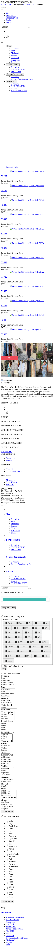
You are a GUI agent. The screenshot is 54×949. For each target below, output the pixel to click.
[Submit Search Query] (30, 588)
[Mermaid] (7, 784)
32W (34, 651)
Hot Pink (12, 861)
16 (9, 632)
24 (9, 637)
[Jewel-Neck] (7, 775)
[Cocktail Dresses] (11, 685)
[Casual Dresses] (11, 682)
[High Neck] (7, 773)
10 (26, 628)
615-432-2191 (29, 4)
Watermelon (13, 866)
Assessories (10, 922)
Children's (10, 936)
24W (34, 646)
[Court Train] (6, 764)
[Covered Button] (7, 712)
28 (29, 637)
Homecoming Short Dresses (17, 938)
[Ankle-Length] (6, 757)
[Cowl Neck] (7, 768)
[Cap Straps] (7, 802)
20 (29, 632)
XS (9, 656)
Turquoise (13, 836)
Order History (11, 482)
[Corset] (9, 707)
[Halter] (7, 771)
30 (38, 637)
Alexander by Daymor (15, 917)
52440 (4, 262)
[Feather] (5, 750)
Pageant (9, 942)
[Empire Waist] (7, 782)
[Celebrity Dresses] (9, 703)
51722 (4, 276)
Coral (11, 877)
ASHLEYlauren (12, 920)
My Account (11, 15)
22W (22, 646)
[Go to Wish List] (5, 7)
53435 (4, 320)
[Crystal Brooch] (6, 741)
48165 (4, 190)
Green (11, 828)
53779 (4, 305)
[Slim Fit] (7, 786)
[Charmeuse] (5, 746)
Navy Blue (13, 846)
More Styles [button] (6, 912)
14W (20, 642)
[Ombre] (4, 730)
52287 (4, 176)
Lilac (11, 851)
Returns (9, 460)
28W (10, 651)
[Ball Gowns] (8, 689)
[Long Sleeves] (8, 795)
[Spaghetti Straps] (7, 807)
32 (9, 642)
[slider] (48, 599)
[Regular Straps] (7, 804)
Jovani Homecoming (14, 929)
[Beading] (6, 737)
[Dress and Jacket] (8, 694)
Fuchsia (12, 864)
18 (19, 632)
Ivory (11, 879)
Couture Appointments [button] (16, 557)
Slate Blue (13, 841)
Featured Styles (12, 167)
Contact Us (10, 458)
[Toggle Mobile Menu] (2, 505)
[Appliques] (6, 735)
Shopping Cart (12, 18)
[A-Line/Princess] (7, 780)
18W (44, 642)
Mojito (11, 823)
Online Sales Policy (14, 471)
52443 (4, 219)
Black (11, 889)
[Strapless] (7, 809)
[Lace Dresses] (8, 696)
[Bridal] (11, 678)
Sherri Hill (10, 931)
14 (46, 628)
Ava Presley (11, 924)
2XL (10, 660)
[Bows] (6, 739)
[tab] (29, 514)
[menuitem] (29, 13)
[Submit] (29, 27)
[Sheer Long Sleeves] (8, 797)
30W (22, 651)
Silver (11, 894)
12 (36, 628)
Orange (12, 874)
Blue (10, 844)
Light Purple (14, 854)
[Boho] (8, 692)
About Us (10, 469)
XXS (46, 651)
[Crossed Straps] (7, 714)
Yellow (11, 821)
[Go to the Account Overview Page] (2, 9)
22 (38, 632)
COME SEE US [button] (13, 540)
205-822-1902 (6, 4)
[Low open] (7, 718)
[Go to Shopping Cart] (2, 7)
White (11, 897)
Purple (11, 849)
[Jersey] (5, 752)
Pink (10, 859)
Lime (11, 831)
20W (10, 646)
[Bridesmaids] (11, 680)
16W (32, 642)
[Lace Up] (7, 716)
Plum (11, 869)
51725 (4, 233)
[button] (9, 46)
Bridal (8, 933)
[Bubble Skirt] (9, 701)
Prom (8, 945)
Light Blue (13, 839)
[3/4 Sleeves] (8, 793)
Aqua (11, 834)
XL (46, 656)
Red (10, 872)
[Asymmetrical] (6, 759)
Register (9, 20)
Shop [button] (8, 514)
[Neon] (4, 728)
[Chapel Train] (6, 761)
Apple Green (14, 826)
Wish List (10, 13)
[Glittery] (4, 723)
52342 (4, 205)
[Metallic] (4, 725)
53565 (4, 334)
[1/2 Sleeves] (8, 791)
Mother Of (10, 940)
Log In (8, 22)
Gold (11, 884)
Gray (11, 892)
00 (20, 623)
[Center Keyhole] (9, 705)
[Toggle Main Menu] (2, 42)
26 (19, 637)
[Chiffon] (5, 748)
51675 (4, 291)
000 (10, 623)
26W (46, 646)
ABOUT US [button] (11, 571)
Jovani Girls (11, 926)
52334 (4, 248)
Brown (11, 887)
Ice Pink (12, 856)
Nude (11, 882)
